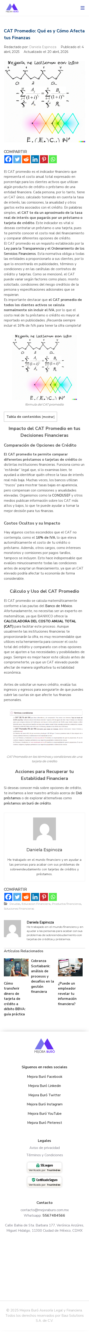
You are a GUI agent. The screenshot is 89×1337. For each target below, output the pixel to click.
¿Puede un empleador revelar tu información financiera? (67, 993)
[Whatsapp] (53, 159)
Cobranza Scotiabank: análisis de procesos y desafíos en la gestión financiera (42, 976)
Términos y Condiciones (44, 1155)
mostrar (48, 417)
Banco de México (58, 606)
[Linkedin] (35, 159)
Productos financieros (66, 903)
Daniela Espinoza (43, 47)
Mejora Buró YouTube (45, 1113)
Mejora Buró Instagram (45, 1104)
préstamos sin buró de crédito (27, 803)
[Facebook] (8, 159)
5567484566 (53, 1215)
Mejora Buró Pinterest (44, 1122)
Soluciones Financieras (19, 908)
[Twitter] (17, 159)
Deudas (15, 903)
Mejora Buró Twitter (44, 1095)
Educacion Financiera (36, 903)
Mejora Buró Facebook (44, 1076)
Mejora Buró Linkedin (44, 1086)
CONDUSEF (61, 495)
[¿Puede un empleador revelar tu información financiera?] (70, 967)
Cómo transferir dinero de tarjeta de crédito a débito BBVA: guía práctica (14, 998)
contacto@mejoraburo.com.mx (45, 1210)
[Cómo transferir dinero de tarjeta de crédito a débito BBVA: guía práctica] (16, 967)
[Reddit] (26, 159)
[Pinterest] (44, 159)
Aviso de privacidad (44, 1148)
